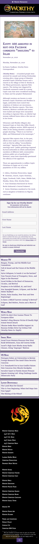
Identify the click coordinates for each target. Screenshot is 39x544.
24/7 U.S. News (9, 437)
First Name (6, 220)
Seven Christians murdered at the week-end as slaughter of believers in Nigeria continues (19, 191)
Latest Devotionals (9, 382)
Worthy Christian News (10, 431)
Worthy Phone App (8, 511)
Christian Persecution (18, 173)
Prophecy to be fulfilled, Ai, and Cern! (16, 286)
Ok (20, 540)
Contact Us (6, 525)
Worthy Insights (7, 453)
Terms (4, 241)
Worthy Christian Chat (10, 476)
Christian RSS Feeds (9, 528)
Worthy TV (6, 260)
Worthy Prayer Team (9, 487)
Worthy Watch (7, 449)
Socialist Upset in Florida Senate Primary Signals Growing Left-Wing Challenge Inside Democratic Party (19, 373)
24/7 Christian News (11, 443)
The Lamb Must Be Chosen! (12, 386)
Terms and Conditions (9, 519)
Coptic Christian (25, 176)
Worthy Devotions (8, 483)
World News (6, 312)
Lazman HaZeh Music (9, 457)
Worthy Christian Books (10, 494)
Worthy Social (7, 470)
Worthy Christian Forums (11, 473)
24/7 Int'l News (9, 434)
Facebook (11, 178)
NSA (16, 181)
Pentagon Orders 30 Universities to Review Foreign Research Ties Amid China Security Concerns (18, 360)
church (15, 176)
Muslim (6, 181)
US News (5, 355)
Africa (7, 173)
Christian (8, 176)
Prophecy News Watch (9, 463)
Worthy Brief (6, 446)
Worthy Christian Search (10, 491)
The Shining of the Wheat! (11, 394)
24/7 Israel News (10, 440)
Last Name (6, 227)
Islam (23, 178)
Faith (18, 178)
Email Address (8, 212)
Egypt (30, 173)
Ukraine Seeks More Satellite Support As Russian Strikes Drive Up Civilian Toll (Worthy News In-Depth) (17, 328)
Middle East (30, 178)
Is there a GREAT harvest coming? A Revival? (19, 300)
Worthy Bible (6, 480)
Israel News (6, 337)
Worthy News (9, 74)
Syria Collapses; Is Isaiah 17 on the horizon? (18, 273)
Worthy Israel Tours (9, 500)
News (12, 181)
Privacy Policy (30, 240)
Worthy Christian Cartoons (11, 497)
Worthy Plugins (7, 514)
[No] (37, 537)
